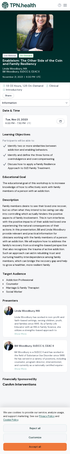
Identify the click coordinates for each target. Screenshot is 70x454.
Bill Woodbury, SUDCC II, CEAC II (21, 71)
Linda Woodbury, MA (15, 68)
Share (8, 95)
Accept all (35, 446)
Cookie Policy (10, 419)
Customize (35, 437)
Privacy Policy (47, 416)
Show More (20, 333)
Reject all (35, 428)
